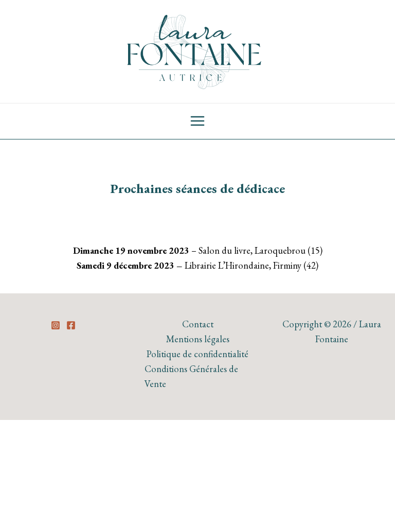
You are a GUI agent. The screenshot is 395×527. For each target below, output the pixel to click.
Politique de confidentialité (197, 354)
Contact (197, 324)
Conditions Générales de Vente (191, 376)
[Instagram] (55, 325)
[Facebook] (71, 325)
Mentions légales (197, 339)
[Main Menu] (197, 121)
